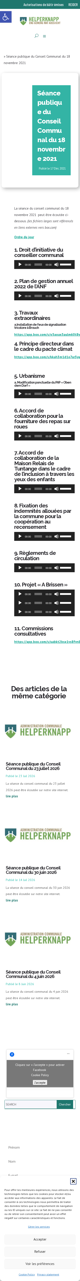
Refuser (40, 1251)
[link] (6, 17)
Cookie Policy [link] (27, 1274)
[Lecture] (20, 264)
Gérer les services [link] (39, 1226)
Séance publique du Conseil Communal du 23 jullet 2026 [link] (33, 766)
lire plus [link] (12, 796)
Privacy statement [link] (48, 1274)
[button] (73, 1181)
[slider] (66, 264)
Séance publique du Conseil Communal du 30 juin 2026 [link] (33, 870)
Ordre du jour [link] (24, 237)
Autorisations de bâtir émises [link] (44, 5)
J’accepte (40, 1082)
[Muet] (56, 264)
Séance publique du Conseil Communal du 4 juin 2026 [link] (33, 974)
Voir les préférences (40, 1264)
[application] (44, 264)
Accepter (40, 1239)
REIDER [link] (73, 5)
